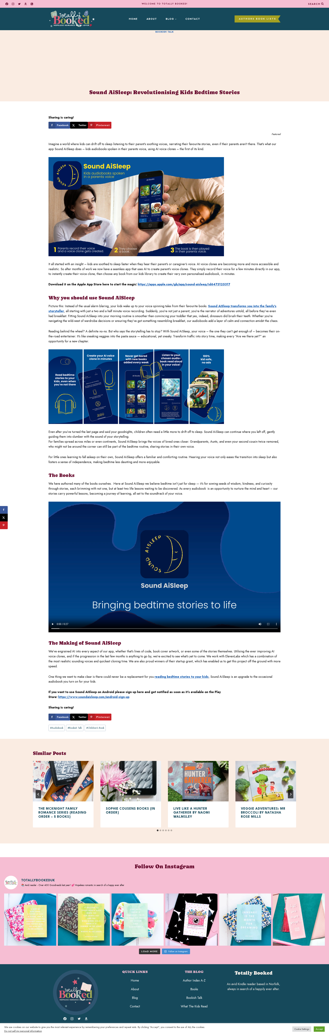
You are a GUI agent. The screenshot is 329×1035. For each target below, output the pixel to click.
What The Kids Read (194, 1006)
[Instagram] (13, 4)
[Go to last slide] (38, 794)
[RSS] (32, 4)
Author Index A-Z (194, 980)
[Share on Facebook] (4, 510)
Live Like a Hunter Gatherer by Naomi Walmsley (191, 812)
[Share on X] (4, 517)
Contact (192, 19)
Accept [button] (319, 1029)
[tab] (158, 830)
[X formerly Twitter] (19, 4)
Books (194, 989)
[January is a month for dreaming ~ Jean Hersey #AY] (245, 920)
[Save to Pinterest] (4, 525)
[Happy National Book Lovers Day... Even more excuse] (299, 920)
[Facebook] (7, 4)
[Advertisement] (164, 60)
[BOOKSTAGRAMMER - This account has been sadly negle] (191, 920)
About (152, 19)
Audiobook (56, 728)
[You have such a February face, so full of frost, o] (138, 920)
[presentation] (63, 781)
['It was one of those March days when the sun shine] (84, 920)
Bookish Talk (164, 31)
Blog (135, 998)
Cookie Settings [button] (301, 1029)
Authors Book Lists (257, 18)
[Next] (290, 794)
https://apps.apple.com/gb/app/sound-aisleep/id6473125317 (184, 284)
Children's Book (95, 728)
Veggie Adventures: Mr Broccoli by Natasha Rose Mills (263, 812)
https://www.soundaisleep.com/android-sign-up (93, 697)
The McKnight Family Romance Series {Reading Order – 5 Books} (62, 812)
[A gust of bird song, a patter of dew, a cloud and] (30, 920)
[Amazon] (25, 4)
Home (133, 19)
